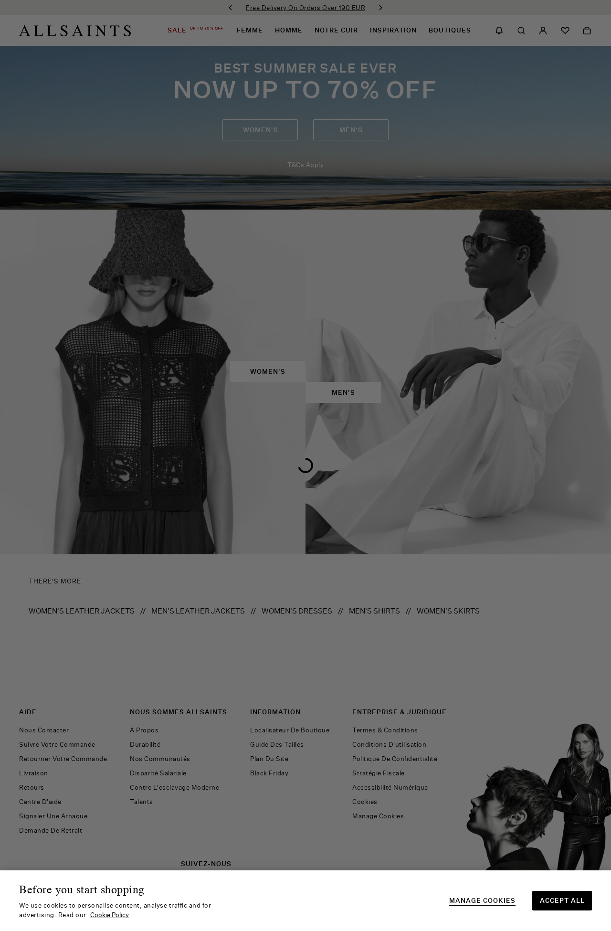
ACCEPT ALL (562, 900)
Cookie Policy (109, 915)
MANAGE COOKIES (482, 900)
